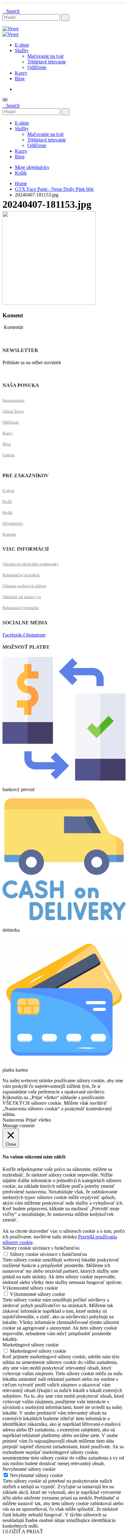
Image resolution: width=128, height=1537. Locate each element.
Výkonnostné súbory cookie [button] (30, 1288)
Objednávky (12, 523)
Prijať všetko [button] (38, 1120)
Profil (7, 501)
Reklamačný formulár (20, 607)
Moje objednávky (32, 167)
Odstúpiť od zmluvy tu (21, 596)
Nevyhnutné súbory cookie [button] (29, 1469)
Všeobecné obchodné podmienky (30, 564)
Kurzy (21, 73)
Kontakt (9, 534)
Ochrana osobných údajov (24, 585)
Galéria (8, 455)
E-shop (22, 44)
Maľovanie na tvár (45, 56)
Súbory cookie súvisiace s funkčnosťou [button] (41, 1248)
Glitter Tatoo (13, 411)
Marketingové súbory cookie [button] (30, 1344)
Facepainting (13, 400)
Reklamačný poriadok (21, 575)
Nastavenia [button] (13, 1120)
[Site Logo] (10, 28)
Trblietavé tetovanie (46, 61)
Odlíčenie (36, 67)
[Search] (65, 17)
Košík (21, 173)
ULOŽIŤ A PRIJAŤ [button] (22, 1531)
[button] (11, 11)
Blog (20, 78)
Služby (22, 50)
